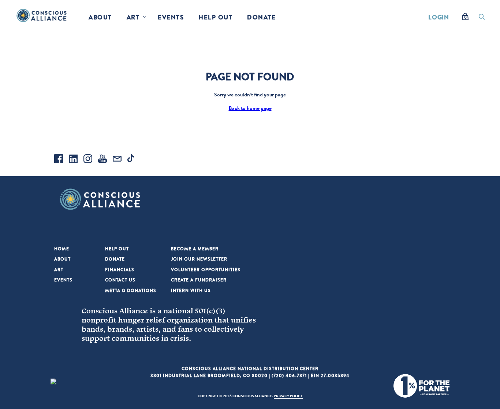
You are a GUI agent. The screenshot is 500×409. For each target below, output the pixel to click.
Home (61, 249)
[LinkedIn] (73, 159)
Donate (261, 17)
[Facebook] (58, 159)
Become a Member (195, 249)
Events (171, 17)
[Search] (481, 18)
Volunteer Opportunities (205, 269)
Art (133, 17)
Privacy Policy (288, 395)
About (100, 17)
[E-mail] (117, 159)
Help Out (215, 17)
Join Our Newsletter (199, 259)
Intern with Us (191, 290)
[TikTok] (131, 159)
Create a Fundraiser (199, 280)
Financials (119, 269)
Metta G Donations (130, 290)
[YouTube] (102, 159)
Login (438, 17)
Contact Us (120, 280)
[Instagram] (87, 159)
